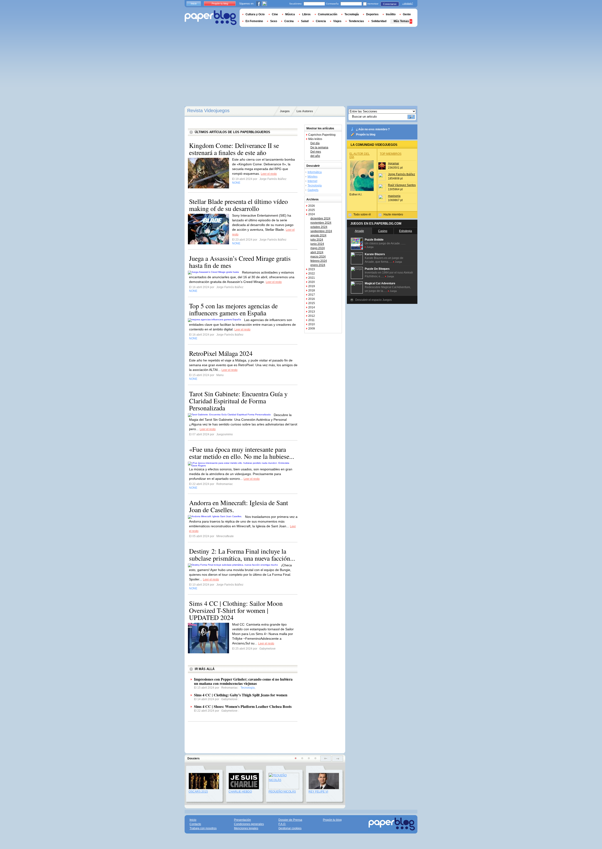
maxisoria (394, 196)
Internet (312, 181)
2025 (311, 210)
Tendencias (356, 21)
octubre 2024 (318, 227)
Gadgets (313, 190)
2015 (311, 303)
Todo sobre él (362, 214)
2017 (311, 294)
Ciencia (321, 21)
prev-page (325, 759)
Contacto (195, 824)
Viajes (337, 21)
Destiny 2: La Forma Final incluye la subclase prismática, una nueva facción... (242, 555)
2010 (311, 324)
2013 (311, 311)
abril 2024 (316, 252)
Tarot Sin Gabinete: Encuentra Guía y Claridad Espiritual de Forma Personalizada (238, 400)
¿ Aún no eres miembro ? (373, 129)
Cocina (289, 21)
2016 (311, 299)
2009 (311, 328)
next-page (337, 759)
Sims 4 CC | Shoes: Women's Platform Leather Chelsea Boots (243, 706)
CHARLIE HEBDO (240, 791)
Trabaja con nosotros (203, 828)
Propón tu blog (365, 134)
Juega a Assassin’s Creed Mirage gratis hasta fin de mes (240, 262)
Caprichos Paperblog (322, 134)
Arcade (359, 231)
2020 (311, 282)
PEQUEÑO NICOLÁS (282, 791)
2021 (311, 277)
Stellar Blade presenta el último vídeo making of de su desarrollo (238, 205)
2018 (311, 290)
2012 (311, 315)
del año (315, 156)
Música (290, 14)
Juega (369, 247)
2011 (311, 320)
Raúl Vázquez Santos (402, 185)
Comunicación (327, 14)
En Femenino (254, 21)
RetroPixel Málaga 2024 (221, 353)
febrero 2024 (318, 260)
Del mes (315, 151)
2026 (311, 205)
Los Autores (305, 111)
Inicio (194, 3)
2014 (311, 307)
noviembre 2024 (320, 222)
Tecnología (315, 185)
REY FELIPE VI (318, 791)
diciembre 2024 (320, 218)
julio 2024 (316, 239)
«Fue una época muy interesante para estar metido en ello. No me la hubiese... (241, 453)
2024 (311, 214)
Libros (306, 14)
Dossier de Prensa (290, 819)
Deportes (372, 14)
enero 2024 (317, 265)
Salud (305, 21)
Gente (407, 14)
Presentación (242, 819)
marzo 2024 (318, 256)
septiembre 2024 (321, 231)
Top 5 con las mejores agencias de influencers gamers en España (233, 309)
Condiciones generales (249, 824)
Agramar (393, 163)
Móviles (312, 176)
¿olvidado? (407, 3)
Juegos (285, 111)
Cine (275, 14)
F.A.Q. (282, 824)
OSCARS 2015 (198, 791)
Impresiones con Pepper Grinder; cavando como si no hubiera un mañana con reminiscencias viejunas (243, 681)
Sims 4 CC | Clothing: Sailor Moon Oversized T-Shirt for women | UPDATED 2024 (236, 610)
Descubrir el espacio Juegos (373, 300)
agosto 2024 (318, 235)
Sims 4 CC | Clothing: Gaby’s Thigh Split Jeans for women (240, 695)
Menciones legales (246, 828)
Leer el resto (269, 173)
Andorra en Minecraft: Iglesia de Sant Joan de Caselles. (238, 506)
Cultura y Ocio (255, 14)
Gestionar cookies (289, 828)
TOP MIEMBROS (390, 153)
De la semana (319, 147)
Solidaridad (378, 21)
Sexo (273, 21)
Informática (315, 172)
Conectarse (389, 4)
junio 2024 (317, 244)
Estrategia (405, 231)
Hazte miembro (393, 214)
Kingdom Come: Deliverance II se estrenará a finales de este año (234, 149)
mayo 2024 (317, 248)
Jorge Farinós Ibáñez (401, 174)
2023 (311, 269)
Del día (315, 143)
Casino (382, 231)
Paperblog (211, 17)
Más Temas (401, 21)
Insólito (391, 14)
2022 (311, 273)
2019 (311, 286)
